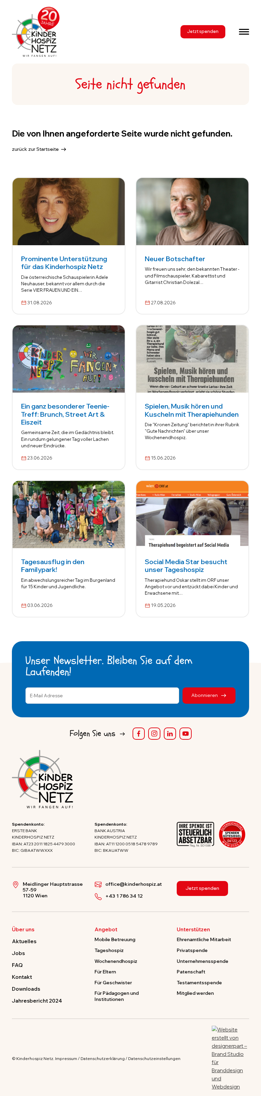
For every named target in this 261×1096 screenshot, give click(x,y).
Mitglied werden (195, 993)
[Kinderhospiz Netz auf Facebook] (139, 733)
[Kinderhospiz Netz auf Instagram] (154, 733)
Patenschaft (191, 971)
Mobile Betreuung (114, 939)
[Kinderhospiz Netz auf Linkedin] (170, 733)
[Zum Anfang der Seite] (250, 1059)
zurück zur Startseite (35, 149)
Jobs (18, 953)
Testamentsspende (199, 982)
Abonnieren (205, 695)
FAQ (17, 965)
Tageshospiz (109, 950)
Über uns (23, 930)
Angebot (105, 930)
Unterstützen (193, 930)
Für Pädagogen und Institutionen (116, 996)
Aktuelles (24, 941)
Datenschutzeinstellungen (154, 1058)
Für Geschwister (113, 982)
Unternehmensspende (202, 961)
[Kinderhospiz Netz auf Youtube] (185, 733)
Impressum (66, 1058)
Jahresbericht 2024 (37, 1001)
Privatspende (192, 950)
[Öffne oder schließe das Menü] (244, 31)
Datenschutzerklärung (103, 1058)
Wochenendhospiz (115, 961)
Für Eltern (105, 971)
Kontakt (22, 977)
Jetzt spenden (203, 31)
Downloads (26, 989)
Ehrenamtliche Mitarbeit (204, 939)
